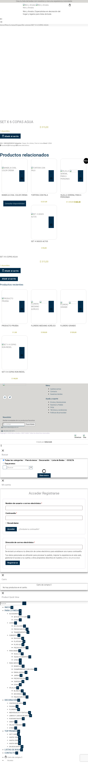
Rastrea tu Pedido (56, 405)
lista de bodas (28, 1)
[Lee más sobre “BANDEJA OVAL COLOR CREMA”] (22, 173)
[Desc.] (68, 176)
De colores (26, 25)
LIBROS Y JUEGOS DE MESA (19, 716)
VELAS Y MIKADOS (16, 725)
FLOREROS (13, 709)
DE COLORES (18, 626)
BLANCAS (17, 691)
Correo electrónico (23, 145)
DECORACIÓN (11, 700)
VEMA (50, 143)
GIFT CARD (13, 734)
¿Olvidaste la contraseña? (29, 529)
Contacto (53, 391)
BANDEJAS (18, 666)
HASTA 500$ (13, 743)
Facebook (4, 145)
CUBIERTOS (13, 635)
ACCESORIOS (14, 614)
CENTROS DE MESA (16, 703)
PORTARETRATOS (15, 719)
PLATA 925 (18, 644)
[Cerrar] (3, 451)
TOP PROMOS (11, 731)
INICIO (8, 607)
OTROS (16, 620)
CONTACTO (10, 753)
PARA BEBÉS (13, 651)
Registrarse (12, 563)
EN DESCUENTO (15, 746)
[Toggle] (12, 607)
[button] (51, 173)
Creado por (44, 442)
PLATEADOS (18, 641)
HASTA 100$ (13, 737)
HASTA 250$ (13, 740)
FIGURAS (12, 706)
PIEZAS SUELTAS (20, 629)
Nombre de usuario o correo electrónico (24, 503)
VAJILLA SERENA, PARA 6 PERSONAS (70, 196)
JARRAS (17, 675)
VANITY (12, 722)
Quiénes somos (55, 389)
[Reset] (31, 467)
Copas (18, 25)
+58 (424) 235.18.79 (8, 431)
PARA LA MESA (12, 610)
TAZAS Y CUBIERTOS (21, 657)
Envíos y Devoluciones (58, 402)
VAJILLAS (17, 654)
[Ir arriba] (1, 446)
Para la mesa (10, 25)
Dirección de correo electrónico (20, 542)
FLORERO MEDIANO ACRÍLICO (43, 326)
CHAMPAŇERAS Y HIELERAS (24, 669)
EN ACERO (17, 638)
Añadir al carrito (11, 136)
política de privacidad (71, 558)
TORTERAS (18, 681)
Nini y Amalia (28, 8)
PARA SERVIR (14, 663)
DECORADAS (18, 694)
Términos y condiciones (58, 410)
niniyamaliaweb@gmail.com (11, 427)
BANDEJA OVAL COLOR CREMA (14, 195)
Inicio (2, 25)
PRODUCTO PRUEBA (10, 326)
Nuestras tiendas (56, 394)
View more (44, 475)
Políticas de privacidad (58, 413)
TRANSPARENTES (20, 632)
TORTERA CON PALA (39, 195)
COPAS (11, 623)
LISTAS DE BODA (12, 749)
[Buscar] (5, 467)
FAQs (52, 407)
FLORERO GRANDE (68, 326)
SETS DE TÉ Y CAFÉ (20, 617)
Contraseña (11, 512)
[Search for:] (11, 603)
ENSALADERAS (19, 672)
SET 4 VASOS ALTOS (39, 241)
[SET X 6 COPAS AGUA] (1, 19)
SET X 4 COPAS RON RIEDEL (13, 372)
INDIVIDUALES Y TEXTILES (18, 712)
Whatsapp (12, 145)
